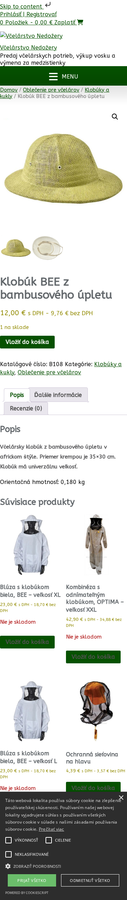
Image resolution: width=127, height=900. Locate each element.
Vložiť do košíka (27, 342)
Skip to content (22, 6)
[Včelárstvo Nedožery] (31, 37)
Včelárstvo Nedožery (28, 47)
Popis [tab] (17, 395)
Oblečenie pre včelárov (51, 90)
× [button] (120, 798)
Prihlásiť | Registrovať (28, 14)
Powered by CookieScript (26, 892)
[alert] (63, 846)
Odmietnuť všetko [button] (90, 880)
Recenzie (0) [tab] (26, 408)
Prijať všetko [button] (31, 880)
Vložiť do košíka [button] (93, 788)
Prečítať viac (51, 829)
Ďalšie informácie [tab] (58, 395)
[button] (63, 76)
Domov (9, 90)
